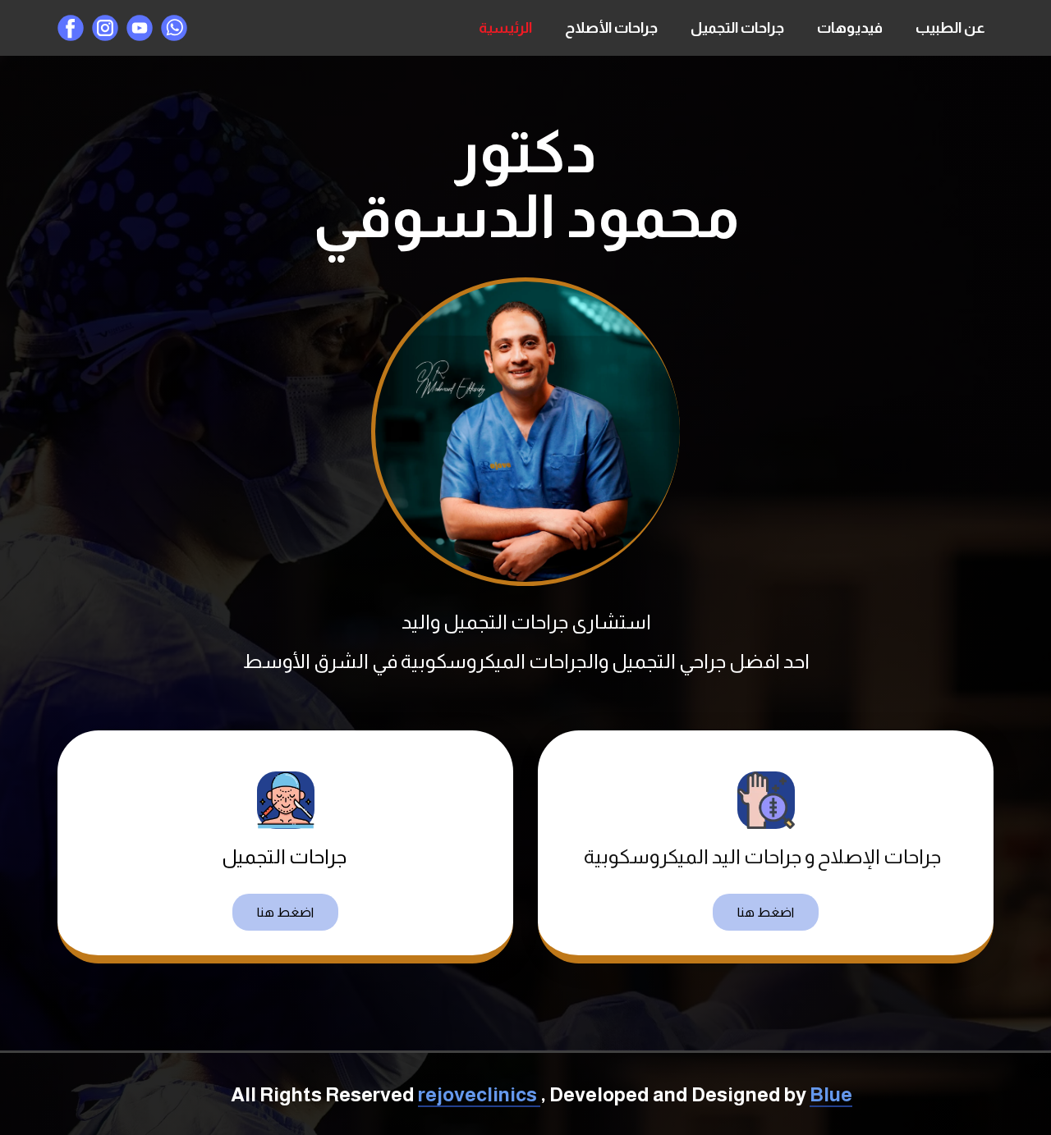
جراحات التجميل (737, 28)
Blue (831, 1094)
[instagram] (105, 28)
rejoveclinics (479, 1094)
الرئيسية (505, 28)
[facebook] (70, 28)
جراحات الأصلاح (611, 28)
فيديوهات (850, 28)
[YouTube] (139, 28)
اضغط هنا (285, 912)
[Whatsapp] (174, 28)
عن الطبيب (950, 28)
